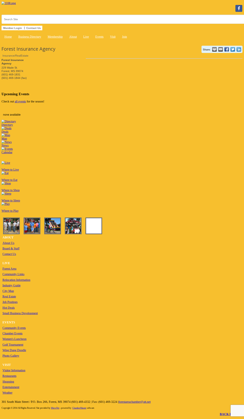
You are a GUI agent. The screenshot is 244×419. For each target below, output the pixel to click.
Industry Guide (11, 285)
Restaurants (9, 375)
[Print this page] (214, 49)
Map (4, 138)
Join (124, 36)
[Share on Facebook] (226, 49)
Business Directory (29, 36)
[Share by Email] (220, 49)
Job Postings (10, 302)
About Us (8, 243)
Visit (113, 36)
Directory (7, 124)
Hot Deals (8, 307)
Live (86, 36)
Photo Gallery (10, 355)
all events (20, 101)
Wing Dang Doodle (14, 350)
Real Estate (9, 296)
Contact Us (9, 254)
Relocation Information (16, 279)
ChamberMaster (79, 408)
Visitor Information (13, 370)
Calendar (7, 152)
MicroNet (55, 408)
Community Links (13, 274)
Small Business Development (20, 313)
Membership (55, 36)
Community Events (14, 327)
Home (8, 36)
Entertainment (10, 387)
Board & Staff (10, 248)
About (73, 36)
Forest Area (9, 268)
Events (99, 36)
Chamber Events (12, 333)
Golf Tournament (12, 344)
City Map (8, 291)
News (5, 145)
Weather (7, 392)
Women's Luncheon (14, 339)
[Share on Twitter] (232, 49)
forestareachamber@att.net (135, 401)
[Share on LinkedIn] (239, 49)
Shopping (8, 381)
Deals (5, 131)
